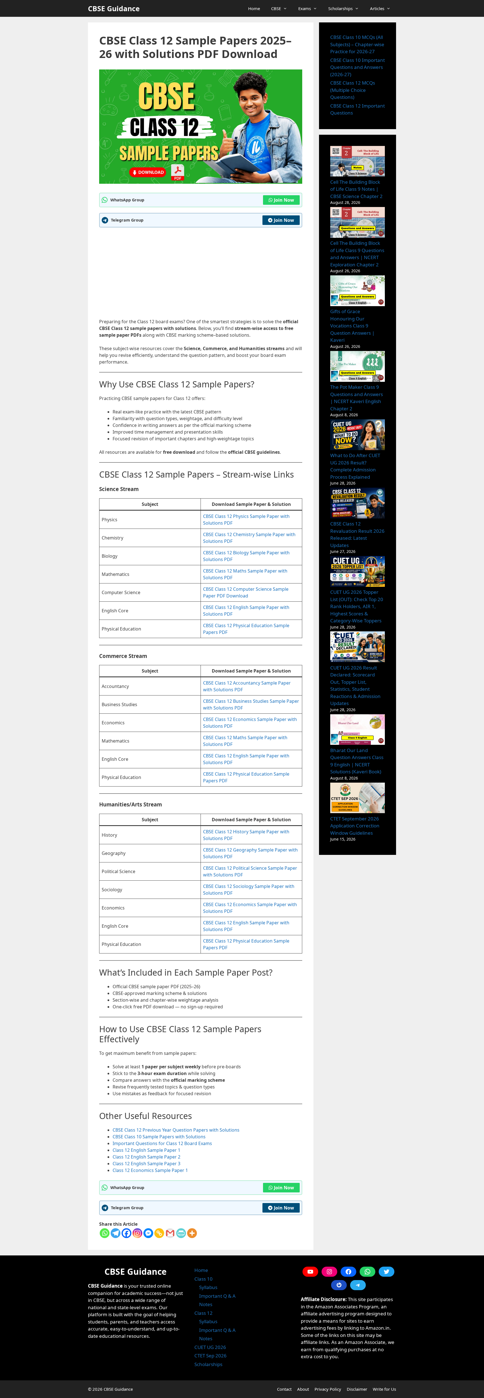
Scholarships (340, 8)
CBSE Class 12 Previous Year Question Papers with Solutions (176, 1130)
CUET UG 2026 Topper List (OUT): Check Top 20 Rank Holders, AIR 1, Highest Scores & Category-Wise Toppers (356, 606)
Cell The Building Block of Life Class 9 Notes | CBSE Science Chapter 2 (356, 189)
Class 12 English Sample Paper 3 (146, 1163)
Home (254, 8)
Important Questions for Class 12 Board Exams (162, 1143)
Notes (205, 1304)
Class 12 (203, 1313)
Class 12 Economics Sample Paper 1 (150, 1170)
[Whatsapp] (105, 1233)
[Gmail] (170, 1233)
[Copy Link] (159, 1233)
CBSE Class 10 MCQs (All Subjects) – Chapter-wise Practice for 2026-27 (357, 44)
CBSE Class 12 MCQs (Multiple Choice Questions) (352, 90)
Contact (284, 1389)
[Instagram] (137, 1233)
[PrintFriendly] (181, 1233)
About (303, 1389)
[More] (192, 1233)
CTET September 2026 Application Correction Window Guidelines (355, 825)
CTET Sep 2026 (210, 1355)
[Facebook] (126, 1233)
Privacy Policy (328, 1389)
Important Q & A (217, 1296)
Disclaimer (357, 1389)
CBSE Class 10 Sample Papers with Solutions (159, 1137)
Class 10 (203, 1279)
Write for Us (384, 1389)
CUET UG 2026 (210, 1347)
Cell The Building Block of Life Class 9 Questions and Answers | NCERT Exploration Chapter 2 (357, 254)
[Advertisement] (200, 272)
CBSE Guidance (114, 8)
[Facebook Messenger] (148, 1233)
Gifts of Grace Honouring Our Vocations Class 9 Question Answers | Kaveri (352, 325)
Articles (377, 8)
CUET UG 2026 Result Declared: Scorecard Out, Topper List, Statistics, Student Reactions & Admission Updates (355, 685)
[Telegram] (115, 1233)
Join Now (284, 200)
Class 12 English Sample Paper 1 (146, 1150)
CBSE (276, 8)
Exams (304, 8)
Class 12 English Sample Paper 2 (146, 1157)
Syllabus (208, 1287)
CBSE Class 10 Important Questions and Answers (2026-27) (357, 67)
